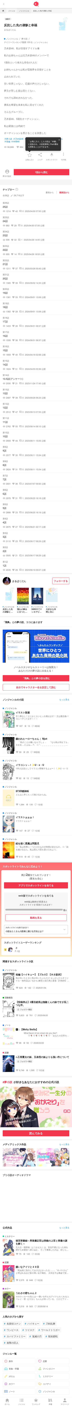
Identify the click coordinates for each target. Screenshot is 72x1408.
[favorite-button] (29, 154)
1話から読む (41, 172)
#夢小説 (7, 1082)
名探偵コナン (12, 1323)
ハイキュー (32, 1323)
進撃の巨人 (11, 1342)
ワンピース (11, 1330)
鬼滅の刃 (35, 1336)
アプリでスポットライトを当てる (36, 885)
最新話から (64, 192)
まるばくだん (10, 29)
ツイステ (28, 1330)
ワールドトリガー (49, 1330)
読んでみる (36, 1133)
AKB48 (15, 141)
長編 (7, 141)
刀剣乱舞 (49, 1323)
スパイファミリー (14, 1336)
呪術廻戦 (52, 1336)
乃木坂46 (18, 138)
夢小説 (8, 138)
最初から (50, 192)
